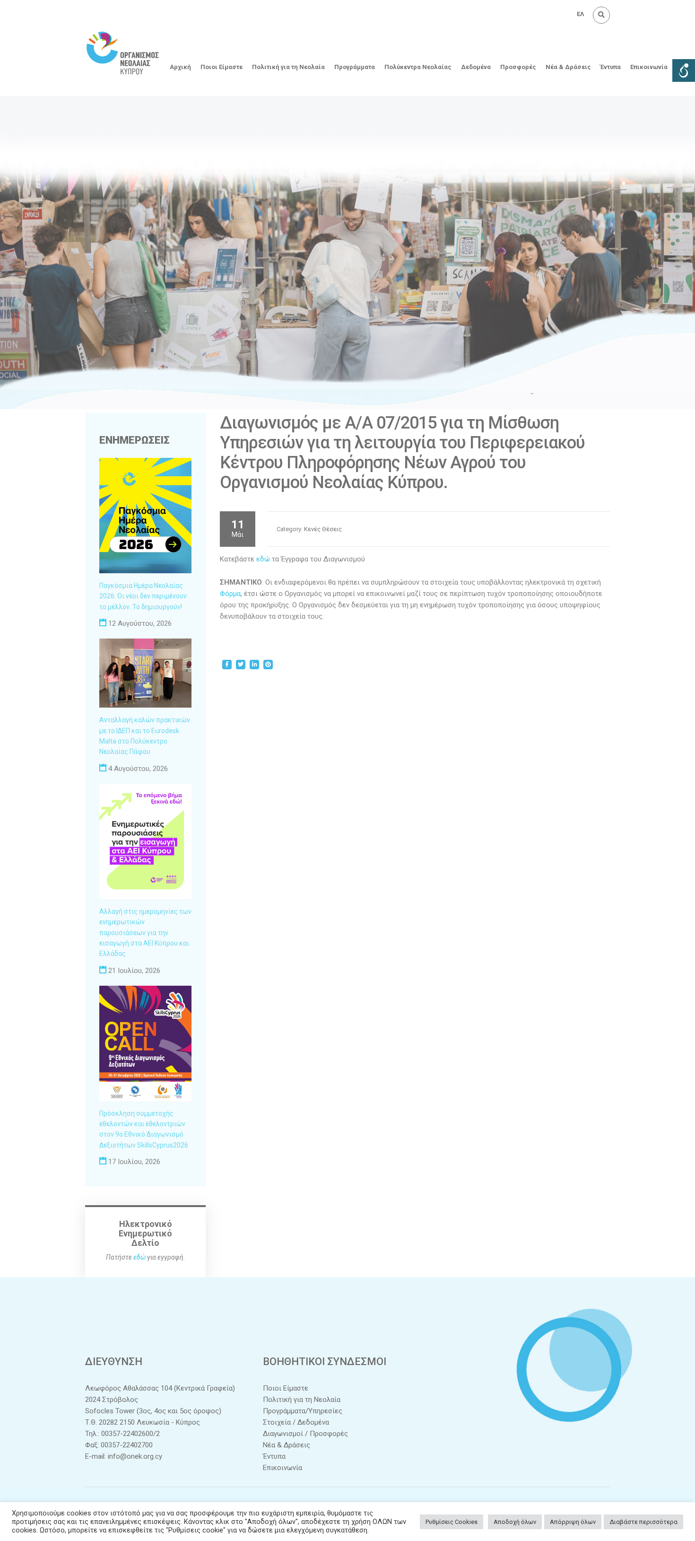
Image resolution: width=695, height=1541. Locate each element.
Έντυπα (610, 66)
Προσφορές (518, 66)
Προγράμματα (354, 66)
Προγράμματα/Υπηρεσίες (302, 1411)
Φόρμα (230, 593)
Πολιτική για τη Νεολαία (288, 66)
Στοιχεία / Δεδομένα (296, 1422)
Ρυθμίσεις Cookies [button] (452, 1521)
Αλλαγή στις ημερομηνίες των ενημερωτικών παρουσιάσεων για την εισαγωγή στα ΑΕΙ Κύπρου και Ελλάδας (145, 933)
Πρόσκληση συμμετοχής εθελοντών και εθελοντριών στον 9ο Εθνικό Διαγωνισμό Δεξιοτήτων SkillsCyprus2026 (143, 1129)
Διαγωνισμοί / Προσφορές (305, 1433)
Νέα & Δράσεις (568, 66)
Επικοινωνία (649, 66)
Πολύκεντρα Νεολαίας (418, 66)
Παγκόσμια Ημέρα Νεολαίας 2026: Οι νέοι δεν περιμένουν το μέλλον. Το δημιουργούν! (143, 596)
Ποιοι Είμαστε (221, 66)
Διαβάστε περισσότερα (643, 1521)
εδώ (263, 559)
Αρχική (180, 66)
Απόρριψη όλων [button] (573, 1521)
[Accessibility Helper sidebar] (683, 70)
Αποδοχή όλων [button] (515, 1521)
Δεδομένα (476, 66)
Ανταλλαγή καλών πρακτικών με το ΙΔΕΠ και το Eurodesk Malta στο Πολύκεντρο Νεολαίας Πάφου (144, 735)
